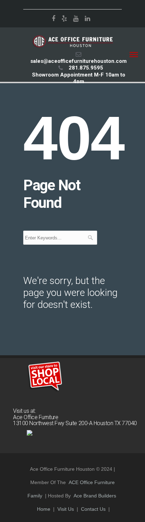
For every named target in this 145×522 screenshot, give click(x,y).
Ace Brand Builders (95, 495)
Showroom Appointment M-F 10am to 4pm (78, 78)
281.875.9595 (86, 68)
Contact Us (93, 509)
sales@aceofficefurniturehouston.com (78, 61)
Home (43, 509)
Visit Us (65, 509)
